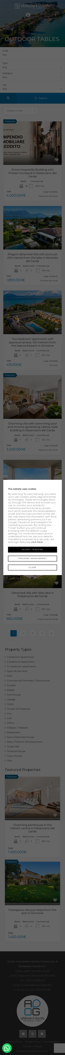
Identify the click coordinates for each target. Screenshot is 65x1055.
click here (37, 542)
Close (32, 567)
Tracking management (32, 558)
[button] (7, 1048)
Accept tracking (32, 549)
